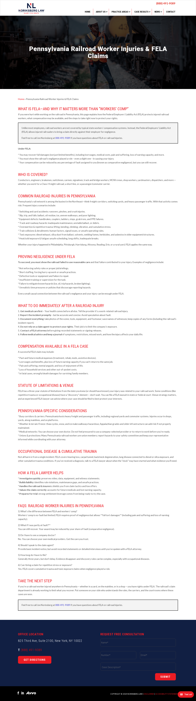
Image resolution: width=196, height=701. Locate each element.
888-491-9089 (62, 138)
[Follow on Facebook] (18, 693)
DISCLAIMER (149, 694)
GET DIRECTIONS (35, 659)
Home (21, 99)
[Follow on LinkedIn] (22, 693)
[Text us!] (186, 695)
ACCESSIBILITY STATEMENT (166, 694)
